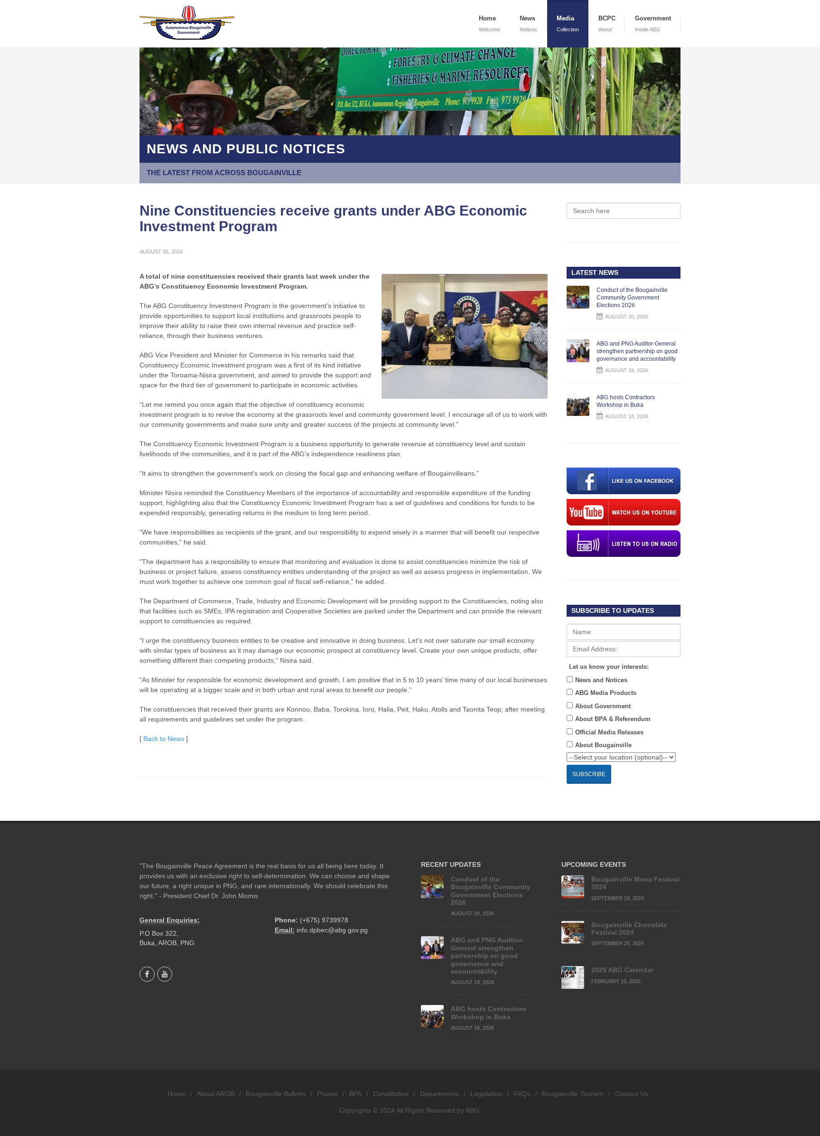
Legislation (486, 1094)
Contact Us (631, 1094)
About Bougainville (603, 745)
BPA (355, 1094)
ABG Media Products (605, 692)
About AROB (215, 1094)
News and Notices (601, 680)
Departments (439, 1094)
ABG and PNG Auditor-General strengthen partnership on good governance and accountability (637, 351)
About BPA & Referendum (613, 719)
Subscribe (589, 774)
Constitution (391, 1094)
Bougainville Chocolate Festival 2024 (629, 928)
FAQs (522, 1094)
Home (177, 1094)
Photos (327, 1094)
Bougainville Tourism (573, 1094)
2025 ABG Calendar (622, 970)
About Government (603, 706)
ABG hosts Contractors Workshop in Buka (488, 1012)
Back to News (163, 738)
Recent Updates (451, 864)
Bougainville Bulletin (276, 1094)
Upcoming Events (593, 864)
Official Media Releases (609, 732)
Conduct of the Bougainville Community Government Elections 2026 (632, 298)
